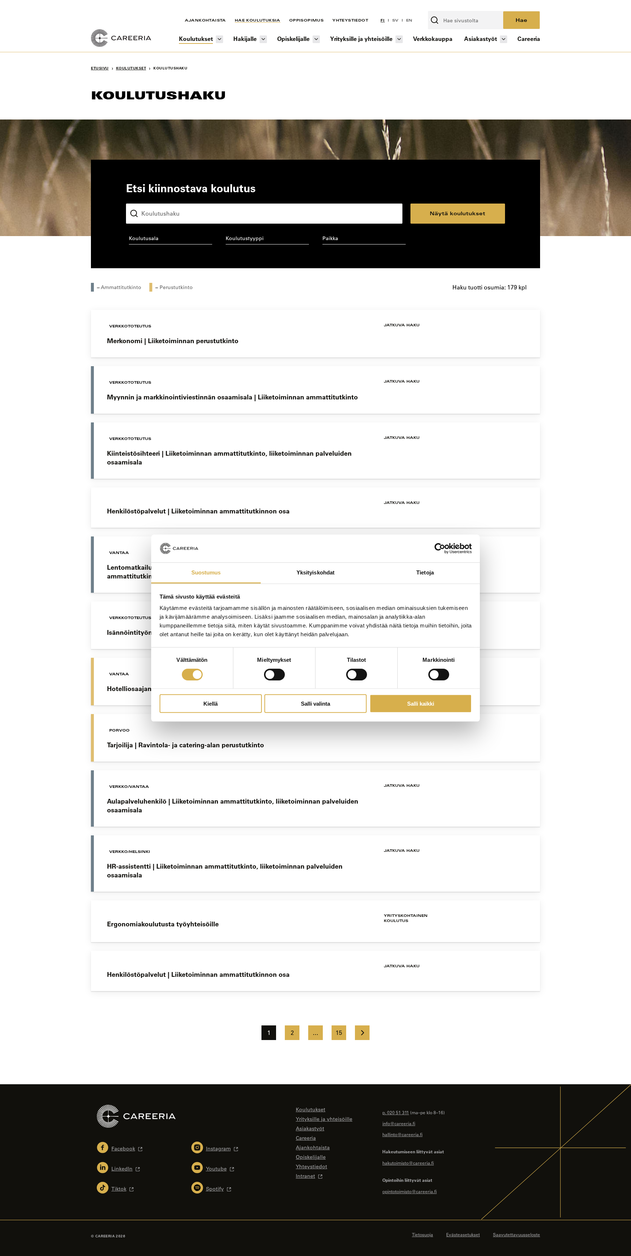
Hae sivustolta (447, 7)
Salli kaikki (420, 704)
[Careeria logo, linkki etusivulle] (121, 39)
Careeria (528, 38)
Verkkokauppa (432, 38)
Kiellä (210, 704)
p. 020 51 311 (395, 1112)
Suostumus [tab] (206, 572)
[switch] (274, 674)
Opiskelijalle (293, 38)
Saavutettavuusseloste (516, 1234)
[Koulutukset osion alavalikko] (219, 39)
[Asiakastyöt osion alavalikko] (503, 39)
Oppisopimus (306, 20)
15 (339, 1032)
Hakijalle (245, 38)
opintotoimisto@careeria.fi (409, 1191)
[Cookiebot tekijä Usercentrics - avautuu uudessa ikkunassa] (440, 548)
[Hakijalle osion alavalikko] (263, 39)
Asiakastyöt (480, 38)
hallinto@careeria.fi (402, 1134)
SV (395, 20)
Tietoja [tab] (425, 572)
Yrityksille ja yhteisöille (361, 38)
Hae (521, 20)
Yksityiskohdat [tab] (315, 572)
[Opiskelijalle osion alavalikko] (316, 39)
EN (409, 20)
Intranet (305, 1176)
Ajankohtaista (205, 20)
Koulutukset (196, 38)
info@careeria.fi (398, 1123)
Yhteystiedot (350, 20)
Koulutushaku (143, 197)
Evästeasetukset (463, 1234)
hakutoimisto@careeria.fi (408, 1163)
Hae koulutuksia (257, 20)
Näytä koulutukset (457, 213)
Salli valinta (315, 704)
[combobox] (170, 240)
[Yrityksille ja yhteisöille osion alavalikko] (399, 39)
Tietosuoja (422, 1234)
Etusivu (100, 68)
